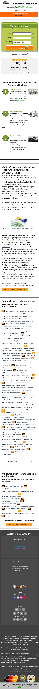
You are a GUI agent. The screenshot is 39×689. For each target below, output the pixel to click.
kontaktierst (6, 247)
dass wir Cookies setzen (31, 686)
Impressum (26, 671)
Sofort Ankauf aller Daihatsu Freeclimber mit (19, 642)
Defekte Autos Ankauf (25, 638)
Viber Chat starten (20, 548)
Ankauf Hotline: (16, 568)
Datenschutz (10, 671)
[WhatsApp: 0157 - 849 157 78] (18, 6)
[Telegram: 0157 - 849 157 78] (14, 546)
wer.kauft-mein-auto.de (24, 636)
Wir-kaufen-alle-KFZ (23, 644)
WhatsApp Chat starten (20, 544)
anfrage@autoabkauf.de (27, 7)
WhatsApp (22, 100)
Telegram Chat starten (20, 546)
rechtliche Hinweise (18, 671)
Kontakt (4, 207)
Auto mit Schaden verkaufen (12, 638)
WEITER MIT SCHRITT (19, 48)
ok (19, 687)
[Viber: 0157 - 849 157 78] (15, 548)
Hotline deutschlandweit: (19, 14)
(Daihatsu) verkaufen (14, 486)
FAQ (31, 671)
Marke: (9, 33)
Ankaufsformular (20, 571)
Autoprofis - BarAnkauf (24, 3)
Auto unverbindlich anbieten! (13, 289)
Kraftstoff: (9, 42)
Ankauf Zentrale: (17, 566)
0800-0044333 (24, 566)
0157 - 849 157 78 (23, 6)
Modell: (9, 37)
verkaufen (11, 311)
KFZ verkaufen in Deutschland (10, 636)
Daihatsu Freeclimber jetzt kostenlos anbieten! (19, 228)
